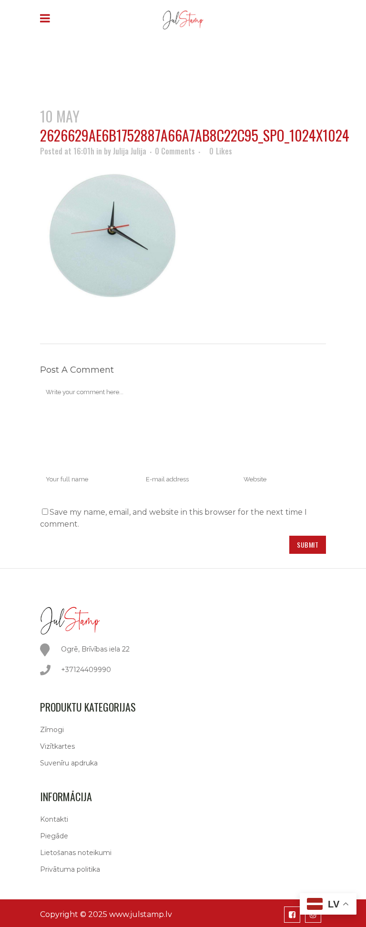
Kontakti (54, 819)
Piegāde (54, 836)
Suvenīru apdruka (69, 763)
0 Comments (175, 151)
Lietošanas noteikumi (76, 852)
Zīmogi (52, 729)
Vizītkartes (57, 746)
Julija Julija (129, 151)
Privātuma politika (70, 869)
